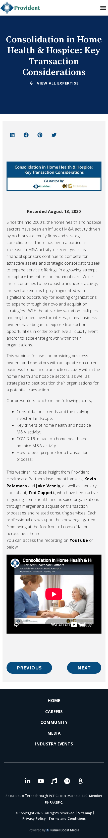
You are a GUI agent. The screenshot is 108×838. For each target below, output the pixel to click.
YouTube (79, 540)
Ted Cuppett (41, 492)
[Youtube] (41, 781)
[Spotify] (67, 781)
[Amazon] (80, 781)
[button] (103, 8)
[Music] (54, 781)
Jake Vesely (48, 486)
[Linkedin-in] (28, 781)
